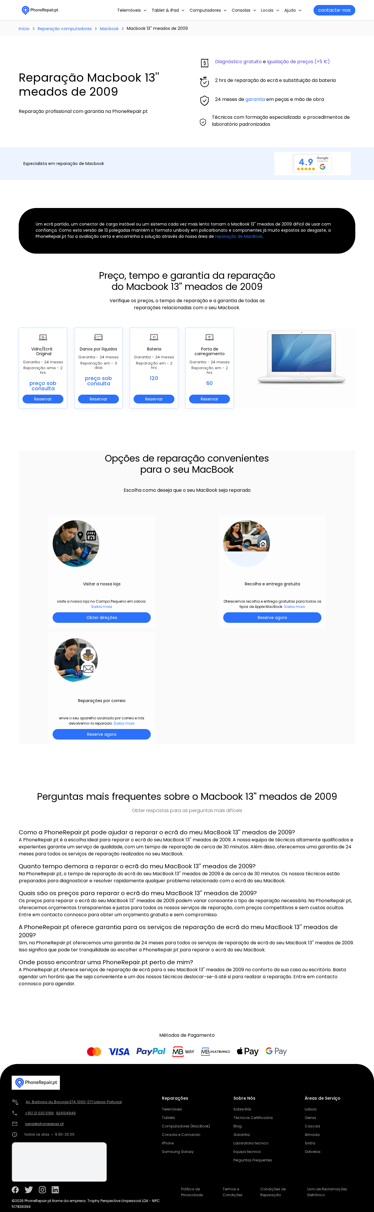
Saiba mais (101, 606)
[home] (40, 10)
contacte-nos (334, 10)
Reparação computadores (65, 29)
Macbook (109, 29)
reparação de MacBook (238, 236)
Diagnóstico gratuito (238, 61)
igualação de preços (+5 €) (298, 61)
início (24, 29)
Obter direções (101, 617)
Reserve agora (272, 617)
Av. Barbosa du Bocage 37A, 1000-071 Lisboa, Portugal (74, 1101)
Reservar (43, 399)
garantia (255, 99)
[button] (132, 10)
